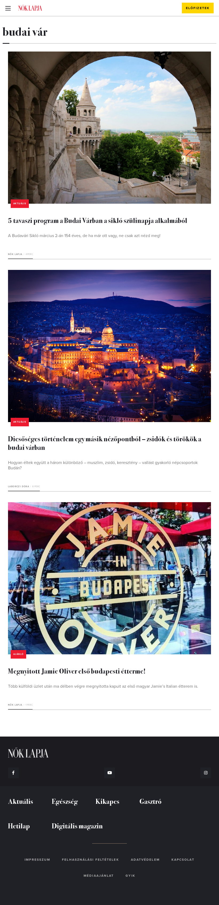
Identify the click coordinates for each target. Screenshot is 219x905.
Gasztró (150, 801)
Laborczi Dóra (18, 486)
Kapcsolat (182, 859)
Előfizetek (198, 8)
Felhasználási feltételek (90, 859)
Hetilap (19, 826)
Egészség (65, 801)
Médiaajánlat (99, 876)
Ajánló (18, 654)
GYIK (130, 876)
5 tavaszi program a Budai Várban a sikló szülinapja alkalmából (97, 220)
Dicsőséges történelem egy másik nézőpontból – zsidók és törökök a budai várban (104, 443)
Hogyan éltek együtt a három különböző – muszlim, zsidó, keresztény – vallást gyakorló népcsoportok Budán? (103, 465)
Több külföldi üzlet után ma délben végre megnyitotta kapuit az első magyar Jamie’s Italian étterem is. (103, 686)
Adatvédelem (145, 859)
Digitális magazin (77, 826)
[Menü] (8, 8)
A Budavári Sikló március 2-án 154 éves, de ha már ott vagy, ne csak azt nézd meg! (84, 235)
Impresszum (37, 859)
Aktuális (19, 203)
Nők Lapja (30, 8)
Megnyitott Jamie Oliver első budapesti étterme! (77, 671)
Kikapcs (107, 801)
